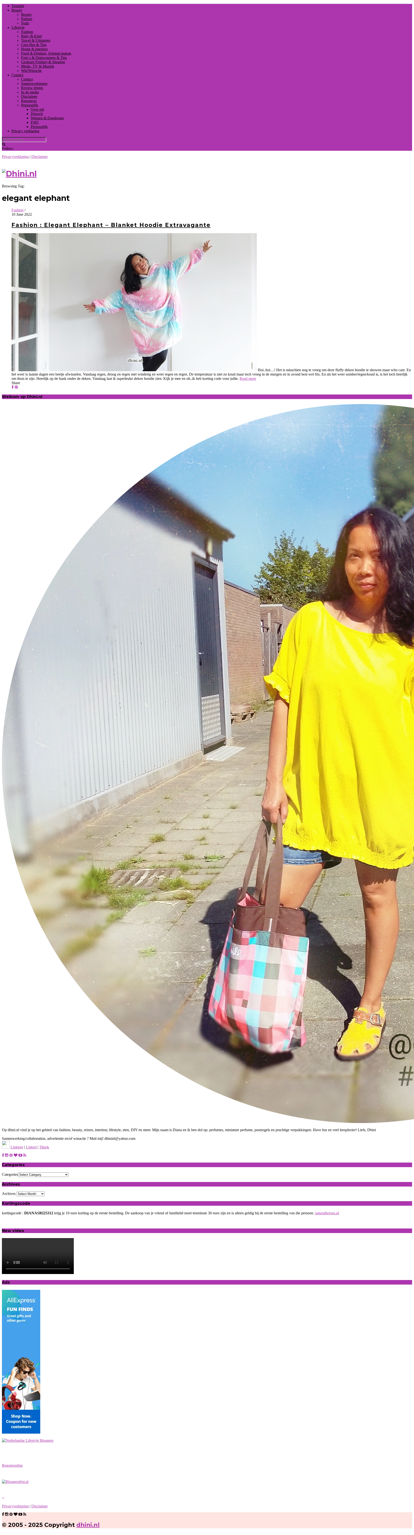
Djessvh (37, 114)
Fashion (27, 32)
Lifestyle (18, 27)
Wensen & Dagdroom (47, 118)
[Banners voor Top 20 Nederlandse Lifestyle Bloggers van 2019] (27, 1440)
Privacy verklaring (25, 131)
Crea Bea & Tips (33, 45)
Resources (29, 101)
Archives (9, 1194)
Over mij (37, 109)
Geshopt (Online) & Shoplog (43, 62)
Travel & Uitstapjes (35, 40)
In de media (30, 92)
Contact (17, 75)
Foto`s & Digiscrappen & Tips (44, 58)
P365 (35, 122)
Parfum (26, 19)
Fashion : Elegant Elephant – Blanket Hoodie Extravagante (111, 225)
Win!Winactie (31, 71)
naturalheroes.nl (327, 1213)
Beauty (17, 10)
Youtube (18, 6)
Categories (10, 1174)
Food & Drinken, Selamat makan (46, 53)
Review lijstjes (32, 88)
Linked (31, 1147)
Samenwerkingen (34, 83)
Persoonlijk (29, 105)
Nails (25, 23)
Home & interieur (34, 49)
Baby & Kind (31, 36)
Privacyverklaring (15, 157)
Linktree (17, 1147)
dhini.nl (88, 1524)
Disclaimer (29, 96)
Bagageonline (12, 1465)
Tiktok (44, 1147)
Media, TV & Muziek (37, 66)
